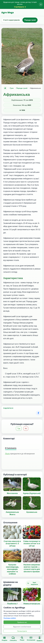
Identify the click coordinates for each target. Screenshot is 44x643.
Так (18, 428)
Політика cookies (9, 618)
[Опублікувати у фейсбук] (38, 413)
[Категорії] (5, 88)
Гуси (12, 88)
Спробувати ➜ (20, 7)
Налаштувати (22, 631)
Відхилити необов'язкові (22, 627)
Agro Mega (7, 12)
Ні (26, 428)
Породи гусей (30, 20)
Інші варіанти (33, 583)
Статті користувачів (11, 20)
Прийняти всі (22, 622)
